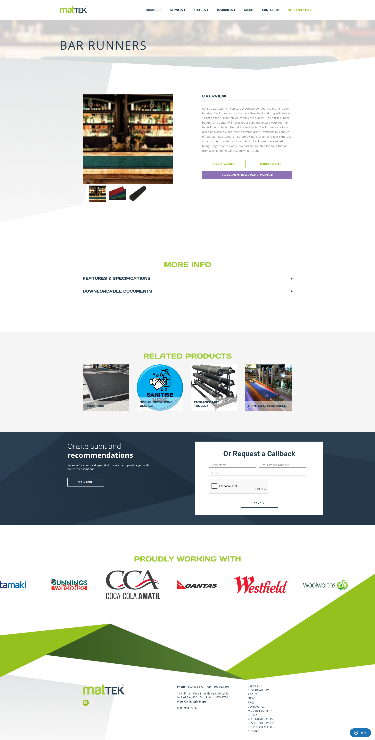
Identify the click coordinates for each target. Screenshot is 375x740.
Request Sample (270, 164)
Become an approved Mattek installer (247, 175)
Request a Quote (224, 164)
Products (152, 10)
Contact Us (270, 10)
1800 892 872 (300, 9)
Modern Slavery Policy (260, 713)
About (249, 10)
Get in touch (86, 482)
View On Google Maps (191, 701)
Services (176, 10)
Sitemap (253, 731)
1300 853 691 (220, 686)
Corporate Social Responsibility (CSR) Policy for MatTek (262, 723)
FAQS (251, 702)
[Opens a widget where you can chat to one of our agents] (360, 733)
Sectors (200, 10)
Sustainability (258, 690)
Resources (225, 10)
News (252, 698)
